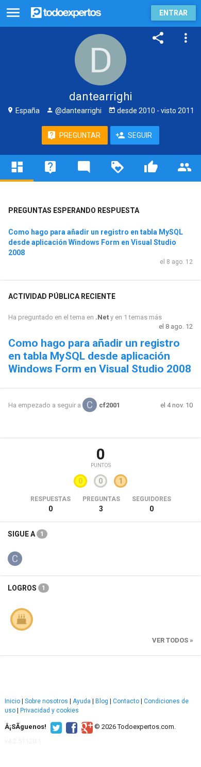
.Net (102, 317)
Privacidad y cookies (49, 710)
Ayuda (82, 701)
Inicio (12, 701)
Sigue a (26, 534)
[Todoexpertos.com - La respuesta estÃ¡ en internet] (66, 11)
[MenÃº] (13, 13)
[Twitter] (55, 727)
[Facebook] (70, 727)
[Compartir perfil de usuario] (158, 38)
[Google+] (86, 727)
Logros (26, 588)
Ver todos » (172, 640)
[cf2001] (15, 558)
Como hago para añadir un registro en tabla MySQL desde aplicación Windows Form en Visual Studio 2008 (95, 242)
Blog (101, 701)
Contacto (126, 701)
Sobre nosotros (46, 701)
